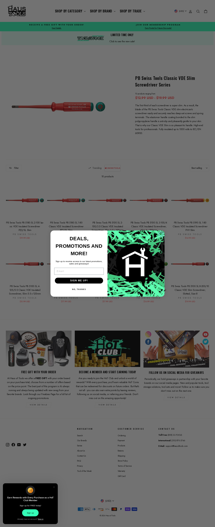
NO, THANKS (79, 289)
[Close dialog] (161, 234)
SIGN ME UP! (79, 280)
